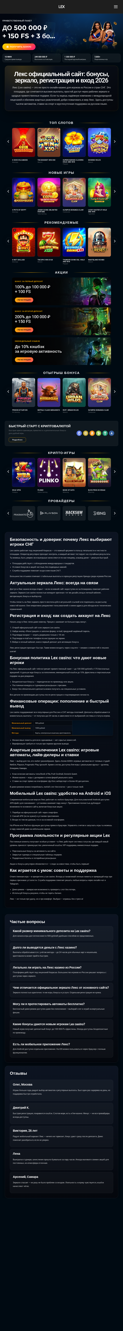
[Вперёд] (114, 141)
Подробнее (17, 440)
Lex (61, 7)
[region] (61, 146)
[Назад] (8, 141)
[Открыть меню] (116, 6)
